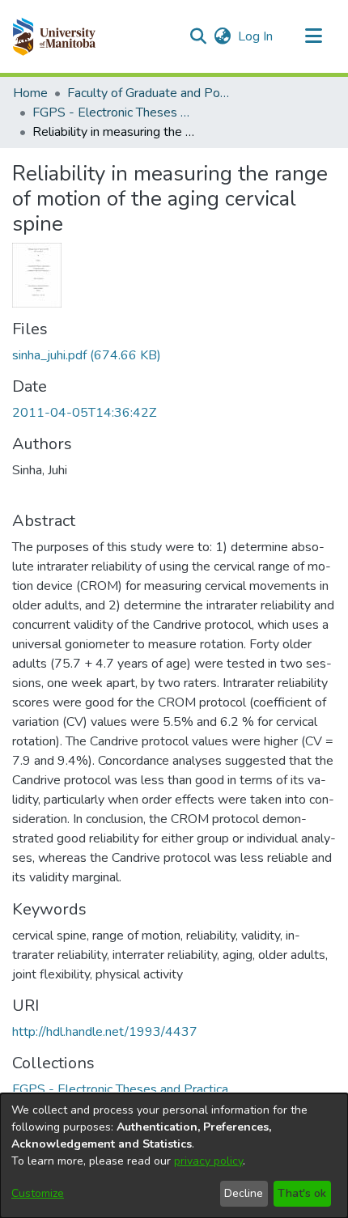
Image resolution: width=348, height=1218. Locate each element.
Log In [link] (256, 36)
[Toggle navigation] (313, 36)
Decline (243, 1193)
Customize (37, 1193)
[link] (86, 355)
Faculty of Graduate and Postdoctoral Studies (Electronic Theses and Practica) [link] (148, 93)
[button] (53, 36)
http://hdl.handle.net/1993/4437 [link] (104, 1032)
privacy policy (208, 1161)
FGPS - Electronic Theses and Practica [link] (113, 112)
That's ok (302, 1193)
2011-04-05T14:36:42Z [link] (84, 413)
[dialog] (174, 1155)
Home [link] (30, 93)
